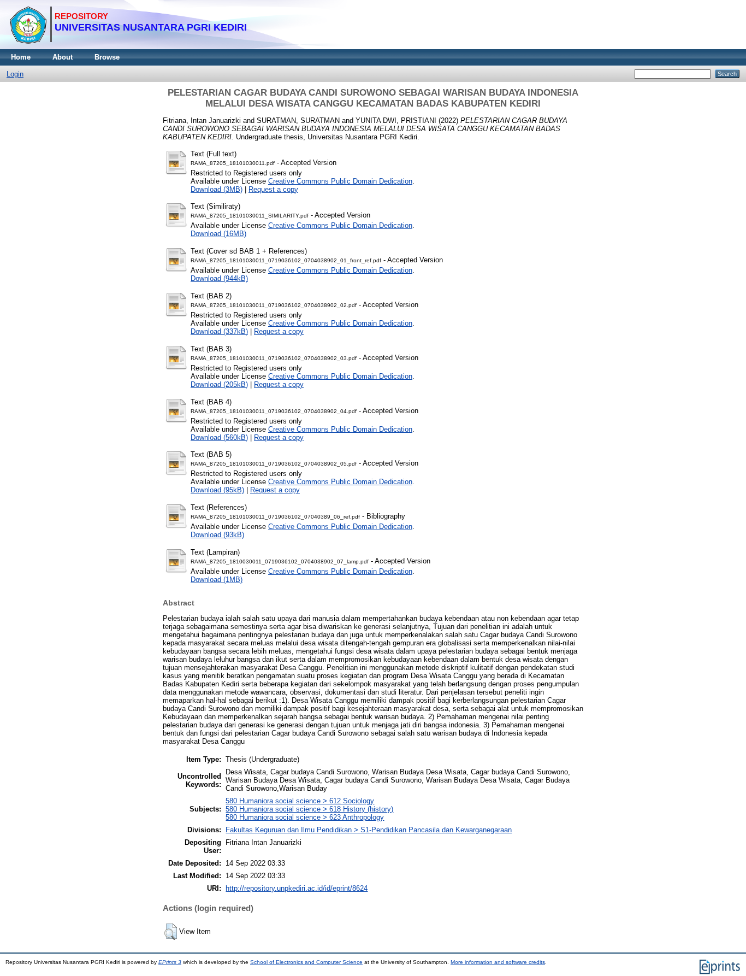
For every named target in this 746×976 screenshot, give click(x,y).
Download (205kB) (219, 384)
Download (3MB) (216, 189)
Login (15, 74)
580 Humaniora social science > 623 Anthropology (305, 817)
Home (21, 57)
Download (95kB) (217, 490)
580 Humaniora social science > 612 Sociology (300, 801)
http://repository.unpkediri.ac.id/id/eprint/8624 (297, 888)
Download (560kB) (219, 437)
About (62, 57)
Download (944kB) (219, 278)
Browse (107, 57)
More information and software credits (498, 962)
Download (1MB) (216, 579)
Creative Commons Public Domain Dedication (340, 181)
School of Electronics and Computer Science (306, 962)
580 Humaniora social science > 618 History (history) (309, 809)
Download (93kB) (217, 535)
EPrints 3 (169, 962)
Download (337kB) (219, 331)
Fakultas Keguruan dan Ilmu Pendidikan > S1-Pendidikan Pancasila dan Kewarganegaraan (369, 830)
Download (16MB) (218, 234)
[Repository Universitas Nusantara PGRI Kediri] (128, 47)
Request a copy (273, 189)
